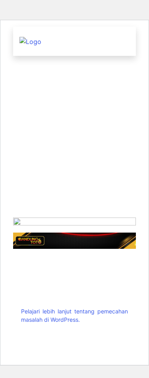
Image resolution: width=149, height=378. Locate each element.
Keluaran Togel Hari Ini (74, 69)
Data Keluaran (72, 106)
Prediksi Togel (72, 88)
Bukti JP (74, 200)
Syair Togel (72, 162)
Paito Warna (72, 144)
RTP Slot (75, 181)
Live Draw (72, 125)
